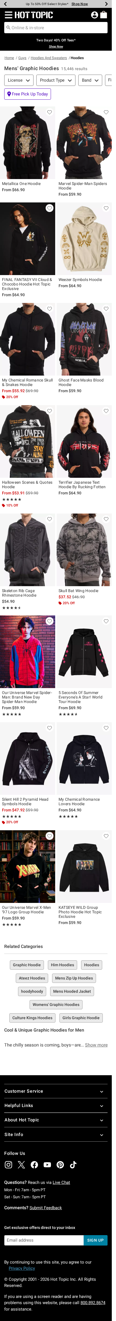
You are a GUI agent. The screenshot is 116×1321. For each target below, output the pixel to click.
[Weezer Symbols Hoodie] (84, 238)
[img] (8, 1165)
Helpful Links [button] (19, 1105)
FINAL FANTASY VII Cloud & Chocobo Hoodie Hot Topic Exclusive (27, 284)
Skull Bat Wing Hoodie (78, 590)
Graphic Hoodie (27, 965)
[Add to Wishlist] (49, 112)
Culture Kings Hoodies (32, 1018)
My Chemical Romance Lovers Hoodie (79, 801)
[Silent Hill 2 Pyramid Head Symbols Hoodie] (27, 758)
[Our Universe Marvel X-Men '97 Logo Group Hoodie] (27, 866)
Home (9, 58)
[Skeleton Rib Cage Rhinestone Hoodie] (27, 550)
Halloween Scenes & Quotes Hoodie (27, 484)
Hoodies (91, 965)
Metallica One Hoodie (21, 183)
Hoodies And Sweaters (49, 58)
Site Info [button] (14, 1134)
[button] (7, 15)
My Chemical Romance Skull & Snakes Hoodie (27, 382)
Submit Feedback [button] (46, 1207)
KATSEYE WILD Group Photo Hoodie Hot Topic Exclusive (80, 912)
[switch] (27, 94)
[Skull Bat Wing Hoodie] (84, 550)
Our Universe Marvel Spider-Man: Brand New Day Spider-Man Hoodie (27, 697)
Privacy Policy (22, 1268)
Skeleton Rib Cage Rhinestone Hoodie (19, 592)
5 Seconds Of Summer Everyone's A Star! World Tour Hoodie (80, 697)
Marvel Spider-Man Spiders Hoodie (83, 185)
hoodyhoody (32, 991)
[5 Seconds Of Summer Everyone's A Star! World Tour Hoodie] (84, 651)
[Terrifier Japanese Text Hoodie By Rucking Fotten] (84, 441)
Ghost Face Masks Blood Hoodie (81, 382)
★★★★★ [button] (12, 499)
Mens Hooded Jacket (72, 991)
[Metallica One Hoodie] (27, 142)
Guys (22, 58)
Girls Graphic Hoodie (81, 1018)
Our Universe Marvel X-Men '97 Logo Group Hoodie (26, 909)
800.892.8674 (93, 1302)
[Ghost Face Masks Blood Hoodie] (84, 339)
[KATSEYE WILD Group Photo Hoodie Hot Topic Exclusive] (84, 866)
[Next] (106, 4)
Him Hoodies (62, 965)
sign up (95, 1240)
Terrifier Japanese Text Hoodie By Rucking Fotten (82, 484)
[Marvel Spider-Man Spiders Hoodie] (84, 142)
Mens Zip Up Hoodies (74, 978)
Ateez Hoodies (32, 978)
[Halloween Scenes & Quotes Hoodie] (27, 441)
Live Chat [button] (61, 1182)
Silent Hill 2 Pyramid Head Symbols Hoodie (25, 801)
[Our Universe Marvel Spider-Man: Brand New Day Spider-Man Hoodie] (27, 651)
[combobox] (56, 27)
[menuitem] (103, 14)
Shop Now (80, 4)
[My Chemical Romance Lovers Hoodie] (84, 758)
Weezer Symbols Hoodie (80, 279)
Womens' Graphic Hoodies (56, 1004)
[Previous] (5, 4)
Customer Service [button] (24, 1091)
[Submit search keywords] (8, 27)
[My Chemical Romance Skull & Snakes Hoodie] (27, 339)
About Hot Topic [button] (22, 1120)
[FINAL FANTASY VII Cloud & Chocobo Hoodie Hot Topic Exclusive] (27, 238)
